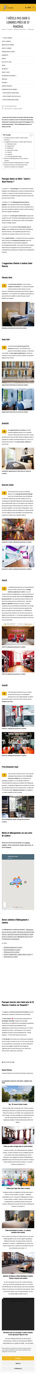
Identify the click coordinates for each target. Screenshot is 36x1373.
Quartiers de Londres (8, 45)
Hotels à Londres (7, 48)
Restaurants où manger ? (9, 76)
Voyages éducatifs (7, 86)
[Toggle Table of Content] (30, 135)
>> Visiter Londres (7, 38)
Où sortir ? (5, 69)
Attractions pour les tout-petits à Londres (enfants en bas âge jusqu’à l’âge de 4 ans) (18, 1333)
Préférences (18, 1368)
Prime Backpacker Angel (14, 156)
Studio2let (10, 148)
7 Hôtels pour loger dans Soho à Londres (18, 1188)
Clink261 (9, 154)
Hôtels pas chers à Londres (11, 952)
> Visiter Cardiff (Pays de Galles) (11, 96)
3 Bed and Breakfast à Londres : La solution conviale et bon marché (18, 1231)
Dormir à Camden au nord (9, 936)
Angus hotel (10, 146)
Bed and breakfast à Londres (12, 949)
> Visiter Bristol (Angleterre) (10, 93)
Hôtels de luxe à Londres (11, 956)
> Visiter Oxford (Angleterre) (10, 100)
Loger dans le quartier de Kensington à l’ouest (20, 934)
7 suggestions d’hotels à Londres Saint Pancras (18, 142)
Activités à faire (7, 62)
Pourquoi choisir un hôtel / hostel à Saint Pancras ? (16, 139)
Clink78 (9, 152)
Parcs (3, 65)
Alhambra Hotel (11, 144)
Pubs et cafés (6, 72)
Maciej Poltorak (12, 106)
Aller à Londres (6, 41)
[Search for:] (32, 7)
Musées (4, 58)
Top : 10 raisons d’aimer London (18, 1104)
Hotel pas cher (10, 1062)
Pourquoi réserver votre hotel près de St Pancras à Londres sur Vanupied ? (15, 166)
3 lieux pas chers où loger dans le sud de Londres (18, 1146)
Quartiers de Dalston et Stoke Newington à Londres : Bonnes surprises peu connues (18, 1277)
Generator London (12, 150)
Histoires (4, 82)
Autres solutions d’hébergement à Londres (16, 162)
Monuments (5, 55)
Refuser (18, 1363)
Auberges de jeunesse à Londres (13, 947)
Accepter (18, 1358)
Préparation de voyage (8, 52)
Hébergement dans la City (24, 936)
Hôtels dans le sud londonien (11, 939)
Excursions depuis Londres (9, 89)
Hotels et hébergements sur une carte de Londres (16, 159)
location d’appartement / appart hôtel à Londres (17, 954)
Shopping (4, 79)
